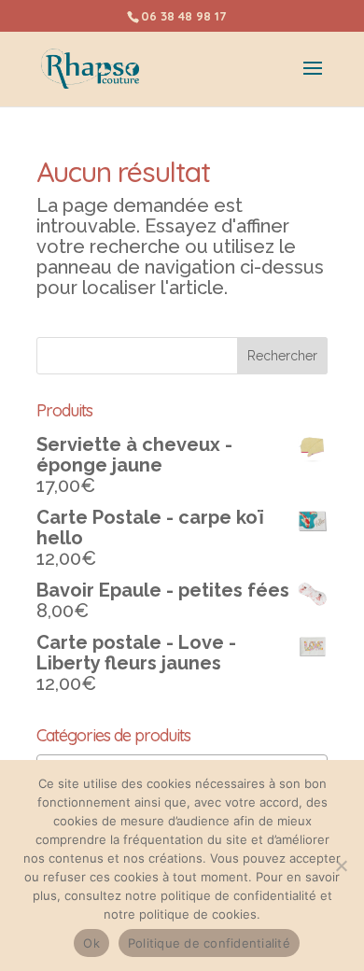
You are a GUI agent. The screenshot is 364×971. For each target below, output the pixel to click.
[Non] (340, 865)
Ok (91, 943)
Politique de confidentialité (209, 943)
